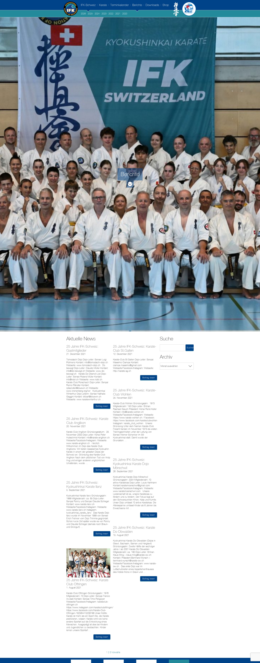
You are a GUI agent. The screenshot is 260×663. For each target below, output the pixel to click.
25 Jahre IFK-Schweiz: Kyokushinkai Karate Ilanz (84, 485)
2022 (110, 13)
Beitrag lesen (102, 406)
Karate (103, 5)
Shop (165, 5)
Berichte (137, 5)
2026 (83, 13)
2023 (104, 13)
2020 (124, 13)
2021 (117, 13)
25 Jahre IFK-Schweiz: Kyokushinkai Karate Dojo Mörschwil (131, 464)
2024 (97, 13)
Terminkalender (119, 5)
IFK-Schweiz (88, 5)
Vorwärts (116, 652)
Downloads (152, 5)
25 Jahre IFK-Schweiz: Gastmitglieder (82, 348)
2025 (90, 13)
